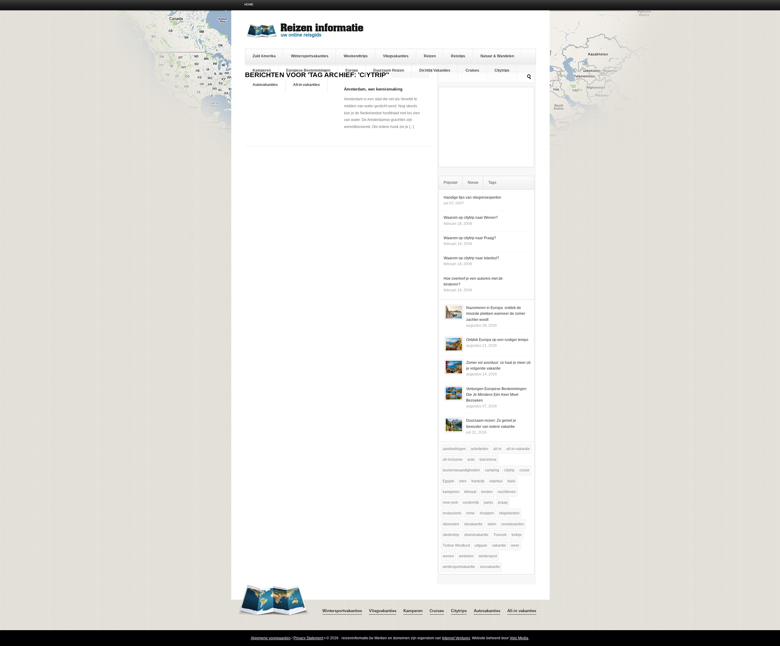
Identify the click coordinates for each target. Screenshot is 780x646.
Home (249, 4)
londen (487, 492)
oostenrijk (471, 502)
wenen (448, 556)
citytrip (509, 470)
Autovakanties (265, 85)
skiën (492, 524)
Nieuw (473, 182)
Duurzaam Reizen (388, 70)
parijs (488, 502)
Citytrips (502, 70)
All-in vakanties (306, 85)
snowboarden (512, 524)
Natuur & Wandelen (497, 56)
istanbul (495, 481)
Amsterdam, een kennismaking (373, 89)
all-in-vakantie (518, 449)
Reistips (458, 56)
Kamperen (262, 70)
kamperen (451, 492)
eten (462, 481)
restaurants (452, 513)
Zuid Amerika (264, 56)
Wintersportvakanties (309, 56)
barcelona (488, 459)
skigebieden (509, 513)
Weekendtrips (356, 56)
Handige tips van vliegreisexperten (472, 197)
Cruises (472, 70)
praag (503, 502)
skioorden (451, 524)
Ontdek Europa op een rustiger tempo (497, 340)
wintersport (488, 556)
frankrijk (477, 481)
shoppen (487, 513)
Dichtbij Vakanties (434, 70)
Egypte (448, 481)
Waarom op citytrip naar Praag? (470, 238)
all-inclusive (453, 459)
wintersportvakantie (459, 567)
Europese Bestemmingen (308, 70)
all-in (497, 449)
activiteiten (479, 449)
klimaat (470, 492)
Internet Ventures (456, 638)
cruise (524, 470)
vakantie (499, 545)
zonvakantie (490, 567)
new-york (450, 502)
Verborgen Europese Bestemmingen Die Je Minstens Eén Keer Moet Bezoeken (496, 395)
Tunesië (500, 535)
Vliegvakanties (396, 56)
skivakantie (473, 524)
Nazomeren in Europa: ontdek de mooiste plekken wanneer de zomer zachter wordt (495, 313)
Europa (352, 70)
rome (470, 513)
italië (511, 481)
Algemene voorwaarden (271, 638)
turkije (517, 535)
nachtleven (507, 492)
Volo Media (519, 638)
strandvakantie (476, 535)
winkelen (466, 556)
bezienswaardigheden (461, 470)
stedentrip (451, 535)
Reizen (430, 56)
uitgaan (481, 545)
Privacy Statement (308, 638)
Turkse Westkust (456, 545)
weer (515, 545)
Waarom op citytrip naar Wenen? (471, 217)
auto (471, 459)
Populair (451, 182)
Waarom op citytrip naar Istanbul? (471, 258)
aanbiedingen (454, 449)
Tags (492, 182)
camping (492, 470)
